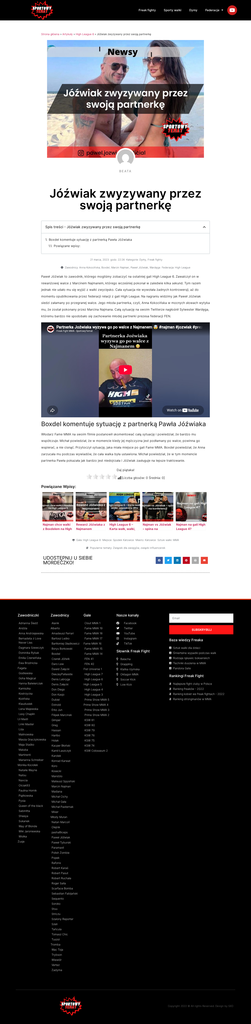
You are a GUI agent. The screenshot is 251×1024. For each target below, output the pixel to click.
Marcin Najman (120, 267)
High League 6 (85, 34)
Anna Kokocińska (89, 267)
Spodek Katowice (123, 540)
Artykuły (67, 34)
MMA (176, 540)
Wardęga (155, 267)
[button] (159, 560)
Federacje (212, 10)
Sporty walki (172, 10)
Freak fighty (147, 10)
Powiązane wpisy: (67, 246)
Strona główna (50, 34)
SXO (230, 1006)
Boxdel (105, 267)
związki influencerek (153, 547)
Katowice (150, 540)
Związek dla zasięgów (126, 547)
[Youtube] (232, 10)
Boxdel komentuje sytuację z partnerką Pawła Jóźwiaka (90, 240)
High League (182, 267)
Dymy (193, 10)
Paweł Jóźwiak (139, 267)
